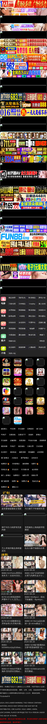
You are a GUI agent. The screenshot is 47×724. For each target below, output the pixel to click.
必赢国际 (13, 440)
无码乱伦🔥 (5, 469)
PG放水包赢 (32, 440)
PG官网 (13, 429)
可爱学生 (32, 322)
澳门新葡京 (5, 458)
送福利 (30, 434)
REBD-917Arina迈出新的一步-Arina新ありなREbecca (35, 623)
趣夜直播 (22, 452)
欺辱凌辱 (12, 316)
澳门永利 (39, 429)
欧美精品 (32, 297)
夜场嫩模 (31, 452)
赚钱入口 (15, 487)
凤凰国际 (22, 440)
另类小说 (12, 353)
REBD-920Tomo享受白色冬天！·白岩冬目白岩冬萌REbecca (12, 575)
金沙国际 (35, 469)
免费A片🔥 (25, 481)
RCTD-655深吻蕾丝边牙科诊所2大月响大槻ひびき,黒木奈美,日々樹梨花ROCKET (11, 625)
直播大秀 (34, 475)
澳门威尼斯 (5, 481)
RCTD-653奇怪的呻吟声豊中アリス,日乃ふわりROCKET (12, 599)
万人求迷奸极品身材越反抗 (12, 549)
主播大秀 (30, 446)
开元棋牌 (21, 429)
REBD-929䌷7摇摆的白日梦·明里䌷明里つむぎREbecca (35, 647)
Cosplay (32, 304)
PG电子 (3, 434)
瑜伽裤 (32, 328)
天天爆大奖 (25, 469)
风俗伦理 (42, 347)
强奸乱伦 (22, 297)
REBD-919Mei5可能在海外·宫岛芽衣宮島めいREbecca (12, 671)
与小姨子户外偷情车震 (35, 508)
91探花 (22, 316)
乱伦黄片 (4, 452)
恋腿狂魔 (42, 322)
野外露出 (42, 316)
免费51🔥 (35, 464)
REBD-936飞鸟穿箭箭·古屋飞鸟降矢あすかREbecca (35, 575)
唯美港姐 (32, 310)
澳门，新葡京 (6, 475)
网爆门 (42, 335)
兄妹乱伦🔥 (36, 481)
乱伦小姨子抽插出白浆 (35, 548)
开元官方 (15, 469)
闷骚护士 (42, 328)
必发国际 (40, 452)
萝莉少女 (42, 297)
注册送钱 (12, 434)
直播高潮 (43, 440)
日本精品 (22, 304)
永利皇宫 (34, 458)
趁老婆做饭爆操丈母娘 (12, 508)
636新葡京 (16, 464)
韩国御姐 (22, 310)
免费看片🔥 (5, 464)
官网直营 (30, 429)
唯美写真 (32, 335)
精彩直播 (4, 446)
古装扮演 (12, 322)
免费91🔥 (15, 481)
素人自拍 (42, 304)
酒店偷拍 (21, 446)
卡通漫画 (12, 335)
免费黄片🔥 (5, 487)
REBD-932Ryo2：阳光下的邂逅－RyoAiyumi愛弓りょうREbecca (35, 599)
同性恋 (42, 341)
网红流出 (32, 316)
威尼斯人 (4, 429)
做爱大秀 (25, 475)
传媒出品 (12, 341)
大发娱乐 (15, 458)
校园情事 (22, 347)
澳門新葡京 (25, 458)
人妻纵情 (32, 347)
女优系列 (22, 322)
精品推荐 (12, 297)
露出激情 (22, 335)
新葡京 (38, 434)
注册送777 (22, 434)
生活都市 (12, 347)
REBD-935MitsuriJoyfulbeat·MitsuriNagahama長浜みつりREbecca (12, 649)
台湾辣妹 (12, 310)
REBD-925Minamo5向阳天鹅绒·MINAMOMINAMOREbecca (35, 672)
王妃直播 (39, 446)
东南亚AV (42, 310)
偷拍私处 (13, 452)
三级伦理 (12, 304)
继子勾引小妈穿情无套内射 (12, 528)
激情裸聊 (25, 464)
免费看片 (16, 475)
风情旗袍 (12, 328)
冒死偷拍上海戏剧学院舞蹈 (35, 528)
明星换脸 (22, 328)
